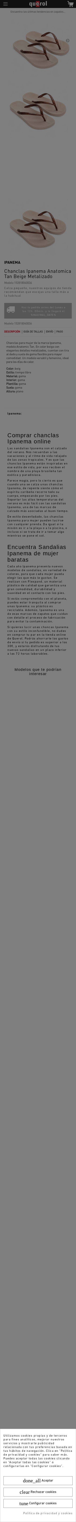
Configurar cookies (38, 1503)
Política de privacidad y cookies (48, 1513)
